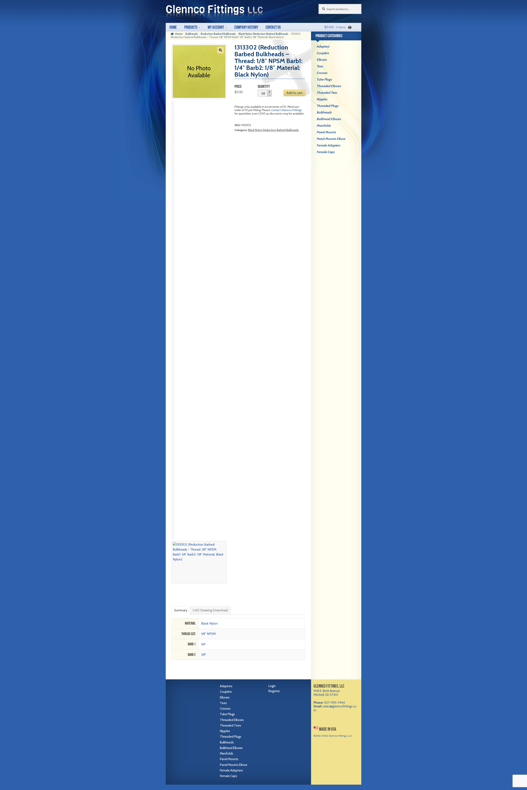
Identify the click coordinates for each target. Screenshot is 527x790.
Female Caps (326, 152)
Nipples (322, 99)
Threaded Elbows (329, 86)
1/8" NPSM (208, 634)
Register (274, 691)
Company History (246, 27)
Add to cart (294, 93)
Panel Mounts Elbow (331, 139)
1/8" (203, 654)
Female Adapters (328, 145)
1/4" (203, 644)
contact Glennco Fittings (286, 110)
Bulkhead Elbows (329, 119)
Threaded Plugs (328, 106)
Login (272, 686)
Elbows (322, 60)
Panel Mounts (326, 132)
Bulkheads (191, 33)
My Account (216, 27)
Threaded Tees (327, 93)
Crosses (322, 73)
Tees (320, 66)
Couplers (323, 53)
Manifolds (324, 126)
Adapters (323, 46)
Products (190, 27)
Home (173, 27)
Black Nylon (209, 623)
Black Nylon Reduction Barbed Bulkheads (263, 33)
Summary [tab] (180, 610)
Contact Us (273, 27)
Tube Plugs (324, 79)
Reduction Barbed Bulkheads (218, 33)
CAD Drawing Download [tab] (210, 610)
